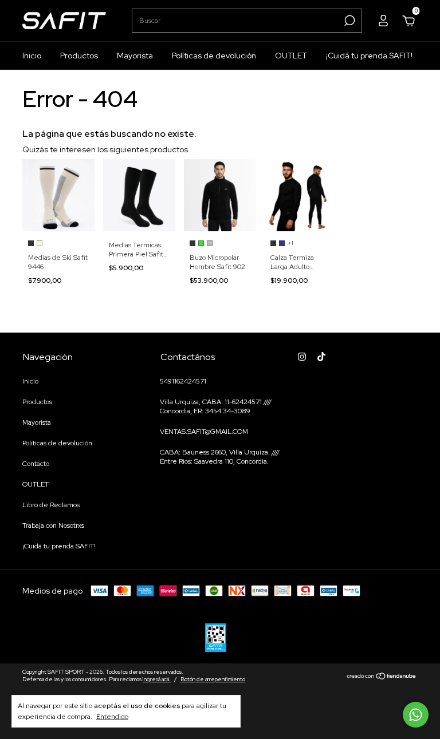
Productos (79, 55)
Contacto (35, 463)
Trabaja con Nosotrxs (53, 525)
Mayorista (135, 55)
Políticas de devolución (214, 55)
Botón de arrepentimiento (212, 679)
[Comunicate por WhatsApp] (416, 715)
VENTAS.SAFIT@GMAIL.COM (204, 431)
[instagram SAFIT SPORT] (302, 356)
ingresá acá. (157, 679)
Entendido (112, 716)
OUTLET (291, 55)
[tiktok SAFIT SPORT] (321, 356)
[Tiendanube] (382, 677)
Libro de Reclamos (51, 504)
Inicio (31, 55)
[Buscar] (348, 20)
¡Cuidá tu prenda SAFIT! (369, 55)
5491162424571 (183, 381)
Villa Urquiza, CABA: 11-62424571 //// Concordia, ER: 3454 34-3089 (216, 406)
